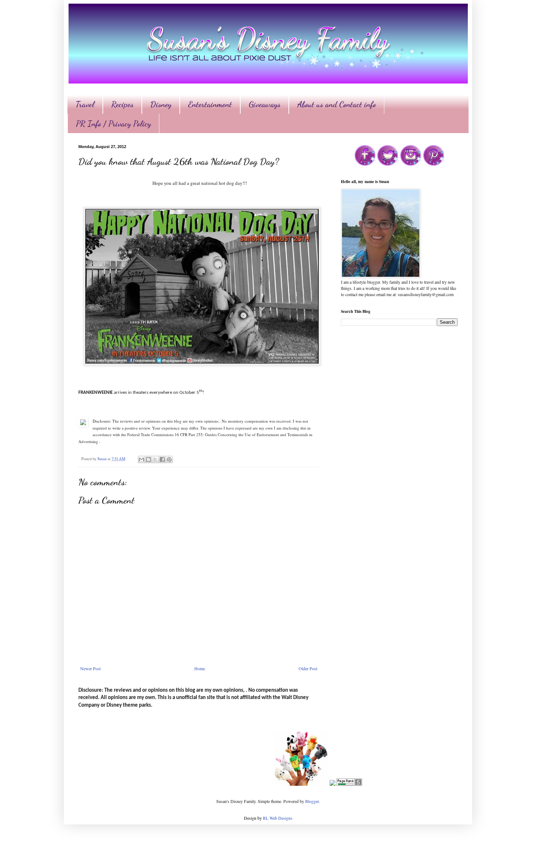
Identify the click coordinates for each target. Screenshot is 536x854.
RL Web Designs (277, 818)
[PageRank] (349, 784)
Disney (160, 104)
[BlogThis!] (148, 459)
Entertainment (210, 104)
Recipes (122, 104)
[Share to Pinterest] (169, 459)
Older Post (308, 668)
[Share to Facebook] (162, 459)
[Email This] (141, 459)
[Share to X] (155, 459)
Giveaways (264, 104)
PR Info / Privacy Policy (113, 123)
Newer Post (90, 668)
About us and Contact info (336, 104)
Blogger (312, 801)
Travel (84, 104)
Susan (102, 458)
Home (199, 668)
